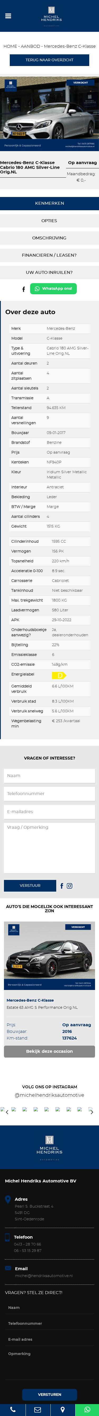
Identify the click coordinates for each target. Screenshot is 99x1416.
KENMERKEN (49, 203)
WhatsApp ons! (57, 289)
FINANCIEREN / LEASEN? (49, 255)
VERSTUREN (49, 1395)
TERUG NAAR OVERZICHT (49, 60)
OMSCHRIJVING (49, 238)
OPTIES (49, 221)
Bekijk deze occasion (49, 1051)
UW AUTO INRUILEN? (49, 272)
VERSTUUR (30, 886)
